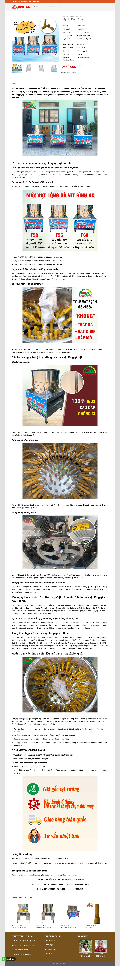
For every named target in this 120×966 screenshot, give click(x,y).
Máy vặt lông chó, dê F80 (68, 927)
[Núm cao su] (97, 912)
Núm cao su (89, 927)
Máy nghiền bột (50, 949)
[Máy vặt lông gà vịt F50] (23, 912)
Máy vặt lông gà (75, 16)
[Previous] (15, 38)
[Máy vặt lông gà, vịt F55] (47, 912)
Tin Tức (54, 7)
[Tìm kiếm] (34, 7)
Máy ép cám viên (50, 940)
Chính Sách (62, 7)
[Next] (55, 38)
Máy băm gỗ (49, 945)
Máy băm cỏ (49, 953)
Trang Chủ (39, 7)
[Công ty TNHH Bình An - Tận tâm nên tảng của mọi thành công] (21, 7)
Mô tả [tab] (14, 83)
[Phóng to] (14, 59)
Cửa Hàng (48, 7)
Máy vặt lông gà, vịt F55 (43, 927)
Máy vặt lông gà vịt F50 (19, 927)
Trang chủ (64, 16)
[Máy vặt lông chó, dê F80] (72, 912)
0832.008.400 (72, 67)
